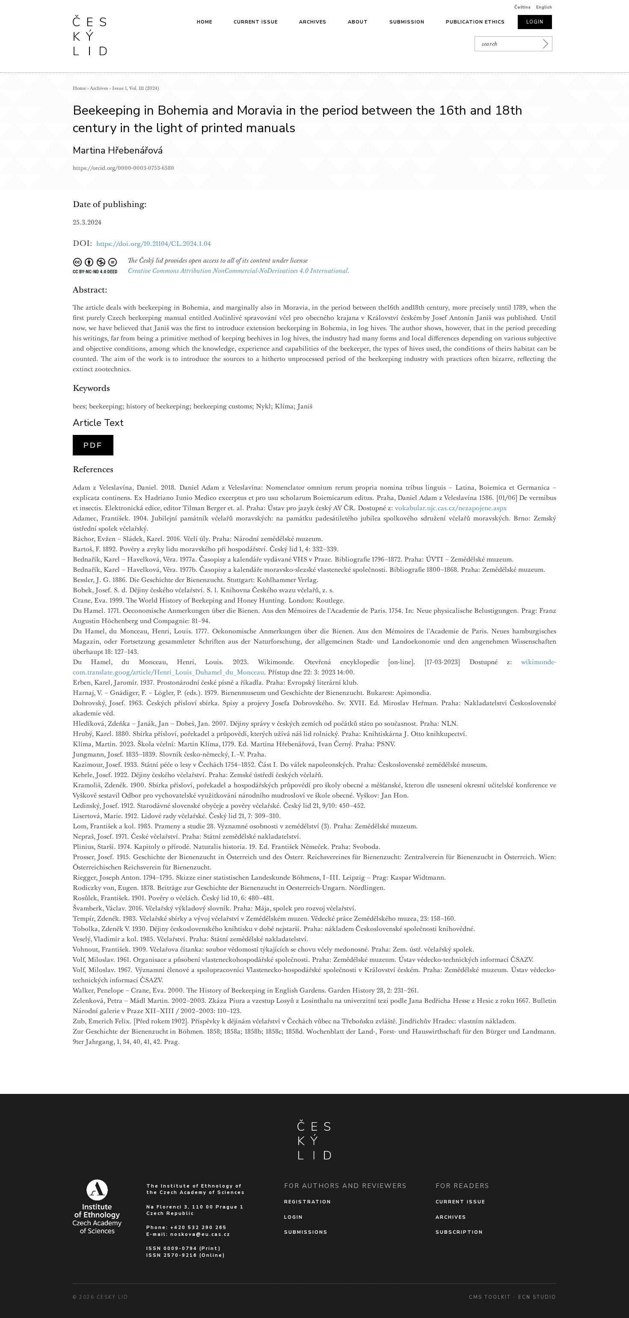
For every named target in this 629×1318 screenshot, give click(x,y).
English (544, 7)
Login (534, 22)
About (358, 22)
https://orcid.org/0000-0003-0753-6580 (123, 168)
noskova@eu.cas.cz (200, 1234)
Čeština (522, 7)
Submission (406, 22)
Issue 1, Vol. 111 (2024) (135, 88)
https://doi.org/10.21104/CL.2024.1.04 (153, 244)
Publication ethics (475, 22)
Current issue (256, 22)
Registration (307, 1202)
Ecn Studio (537, 1297)
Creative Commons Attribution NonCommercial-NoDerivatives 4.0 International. (239, 271)
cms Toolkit (490, 1297)
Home (204, 22)
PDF (93, 445)
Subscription (459, 1232)
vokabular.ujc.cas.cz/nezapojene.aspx (451, 508)
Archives (312, 22)
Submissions (306, 1232)
